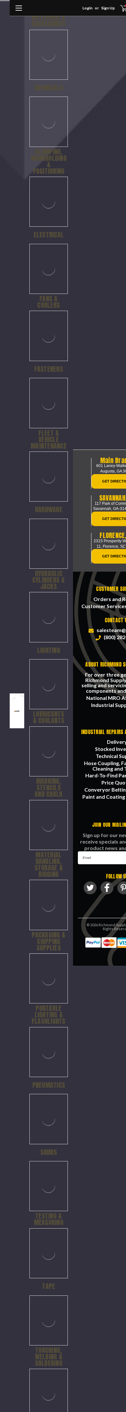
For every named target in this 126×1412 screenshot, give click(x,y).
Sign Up (108, 7)
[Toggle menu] (18, 11)
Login (87, 7)
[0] (120, 8)
